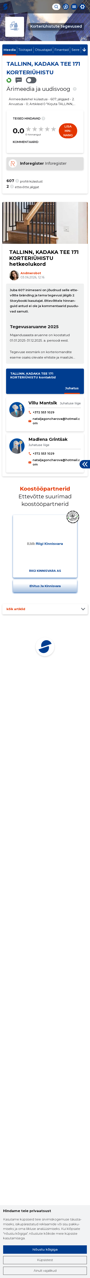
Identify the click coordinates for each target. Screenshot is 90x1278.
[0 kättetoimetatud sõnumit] (18, 80)
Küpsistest (45, 1260)
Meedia (10, 50)
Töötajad (25, 50)
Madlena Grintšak (48, 439)
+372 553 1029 (43, 412)
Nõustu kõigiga (45, 1249)
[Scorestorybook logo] (5, 7)
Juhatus (72, 388)
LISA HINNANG (68, 130)
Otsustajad (43, 50)
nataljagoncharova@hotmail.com (56, 421)
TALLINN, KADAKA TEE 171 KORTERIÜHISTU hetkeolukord (44, 258)
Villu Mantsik (42, 402)
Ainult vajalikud (45, 1271)
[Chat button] (66, 7)
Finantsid (61, 50)
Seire (76, 50)
